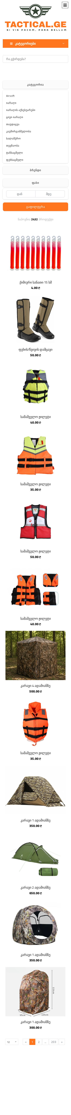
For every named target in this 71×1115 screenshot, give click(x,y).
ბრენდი (35, 170)
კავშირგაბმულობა (18, 131)
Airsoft (10, 95)
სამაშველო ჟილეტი (35, 417)
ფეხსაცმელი (14, 159)
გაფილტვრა (35, 206)
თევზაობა (12, 145)
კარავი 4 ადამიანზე (35, 686)
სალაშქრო (13, 138)
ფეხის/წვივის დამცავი (35, 349)
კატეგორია (35, 84)
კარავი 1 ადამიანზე (35, 820)
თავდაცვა (12, 124)
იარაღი (11, 103)
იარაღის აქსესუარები (20, 110)
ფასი (35, 182)
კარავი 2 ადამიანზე (35, 887)
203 (53, 1042)
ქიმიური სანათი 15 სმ (35, 282)
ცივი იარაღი (14, 117)
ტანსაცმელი (14, 152)
